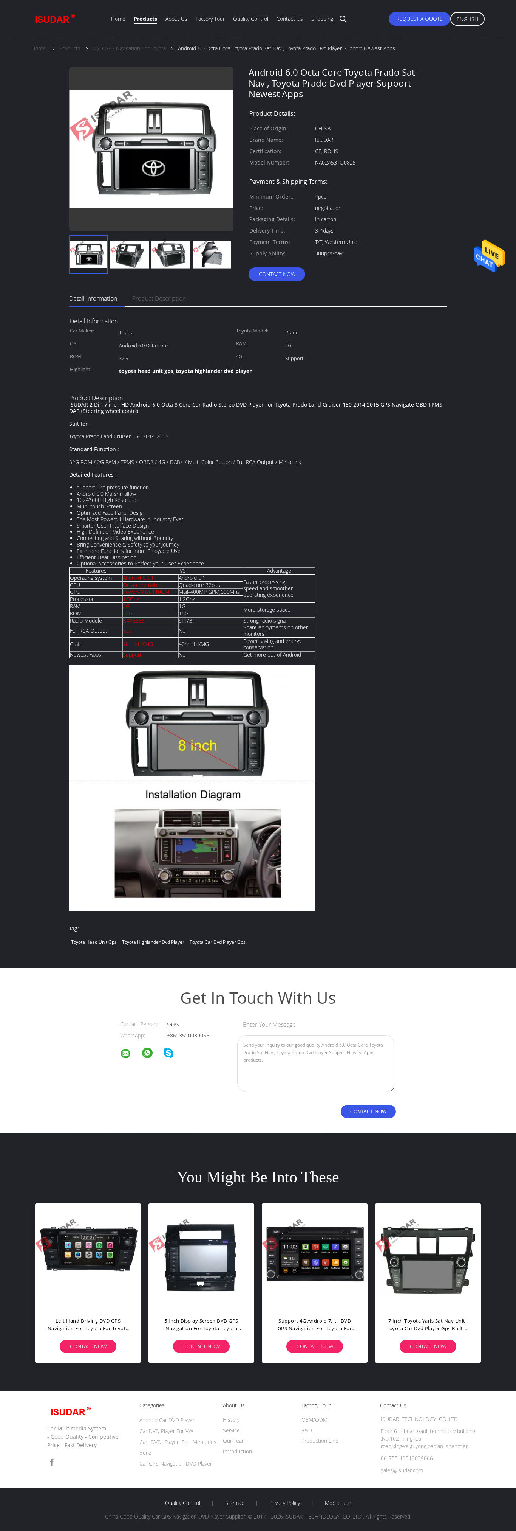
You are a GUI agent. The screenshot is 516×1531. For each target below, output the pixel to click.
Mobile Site (338, 1503)
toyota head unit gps (94, 942)
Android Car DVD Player (167, 1420)
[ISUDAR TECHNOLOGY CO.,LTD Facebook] (51, 1462)
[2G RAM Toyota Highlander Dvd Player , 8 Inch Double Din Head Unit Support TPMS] (115, 1256)
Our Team (234, 1440)
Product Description (159, 298)
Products (145, 18)
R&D (306, 1430)
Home (118, 18)
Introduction (237, 1451)
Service (231, 1430)
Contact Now (277, 274)
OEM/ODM (314, 1419)
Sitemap (234, 1503)
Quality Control (250, 18)
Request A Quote (419, 18)
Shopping (322, 18)
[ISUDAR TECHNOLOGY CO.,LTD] (130, 1054)
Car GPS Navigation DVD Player (175, 1463)
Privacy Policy (284, 1503)
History (231, 1419)
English (467, 19)
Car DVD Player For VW (166, 1431)
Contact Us (290, 18)
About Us (176, 18)
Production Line (319, 1440)
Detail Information (93, 298)
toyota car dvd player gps (218, 942)
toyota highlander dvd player (153, 942)
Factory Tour (210, 18)
